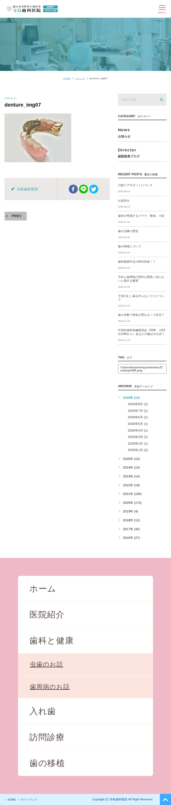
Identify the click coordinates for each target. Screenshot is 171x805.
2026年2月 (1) (138, 443)
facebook (73, 189)
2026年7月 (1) (138, 410)
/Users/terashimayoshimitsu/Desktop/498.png (141, 368)
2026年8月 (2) (138, 404)
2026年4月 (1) (138, 430)
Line (83, 189)
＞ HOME (10, 799)
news (124, 133)
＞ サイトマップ (27, 799)
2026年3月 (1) (138, 437)
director (129, 153)
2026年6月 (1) (138, 417)
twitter (93, 189)
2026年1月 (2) (138, 450)
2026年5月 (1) (138, 424)
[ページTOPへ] (165, 799)
